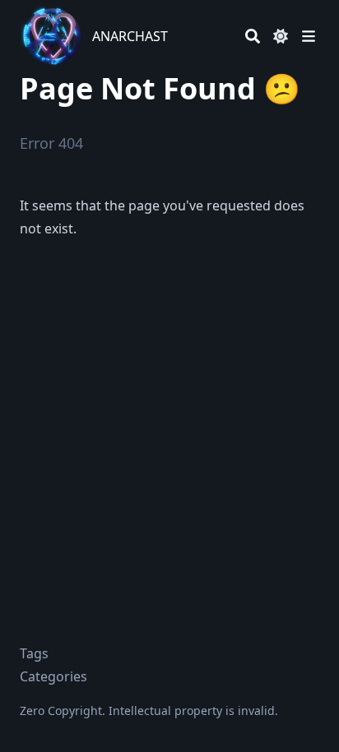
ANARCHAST (130, 36)
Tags (34, 653)
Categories (53, 676)
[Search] (252, 36)
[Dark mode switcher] (280, 36)
